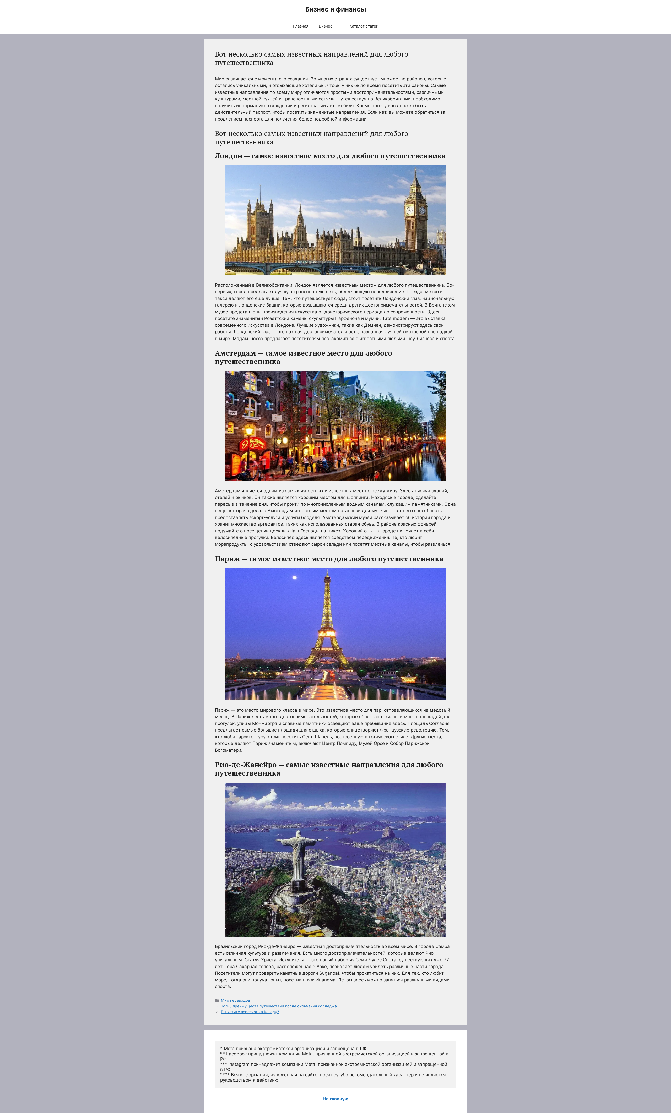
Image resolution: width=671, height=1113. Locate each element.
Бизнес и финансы (335, 9)
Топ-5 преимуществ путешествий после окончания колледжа (279, 1006)
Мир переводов (235, 1000)
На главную (335, 1098)
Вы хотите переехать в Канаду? (250, 1012)
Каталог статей (363, 26)
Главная (300, 26)
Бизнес (325, 26)
